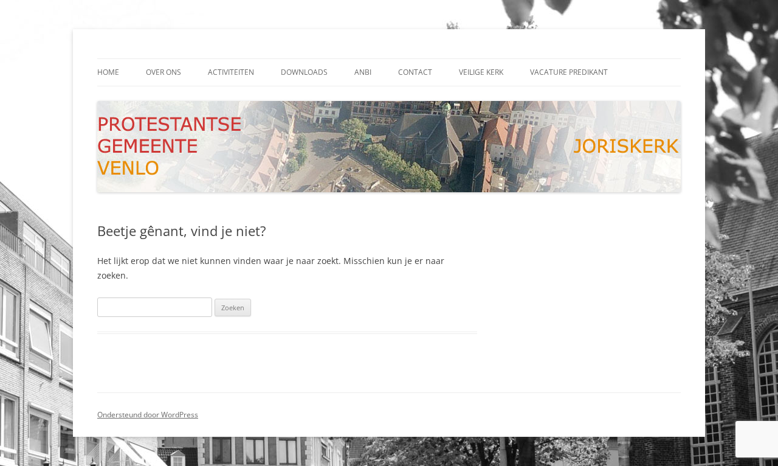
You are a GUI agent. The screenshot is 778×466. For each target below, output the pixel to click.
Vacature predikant (569, 72)
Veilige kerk (481, 72)
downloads (304, 72)
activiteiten (231, 72)
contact (415, 72)
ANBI (362, 72)
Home (108, 72)
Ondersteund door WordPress (147, 414)
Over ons (163, 72)
